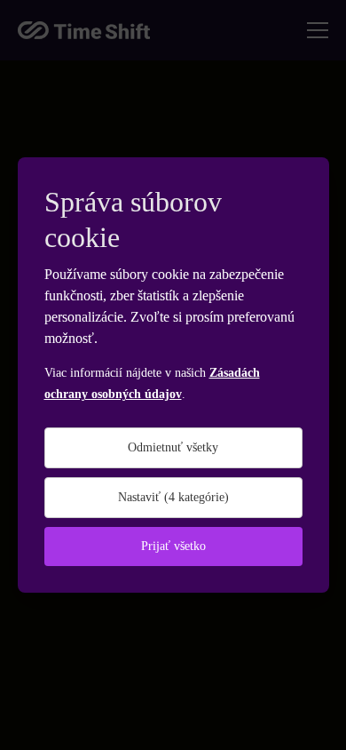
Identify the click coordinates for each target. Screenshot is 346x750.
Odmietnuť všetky (173, 447)
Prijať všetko (173, 546)
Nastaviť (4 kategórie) (173, 497)
